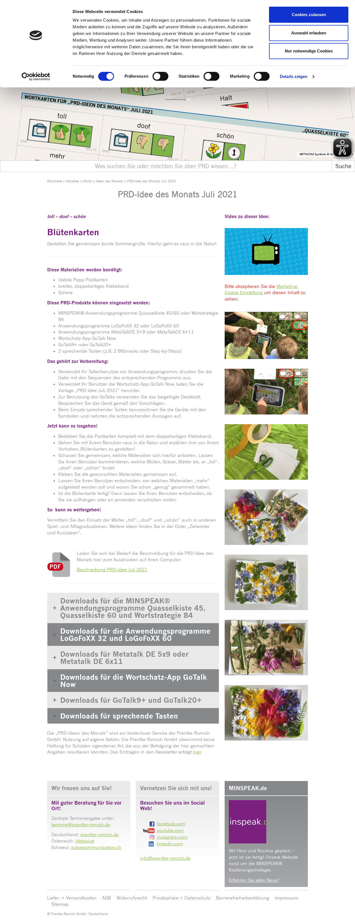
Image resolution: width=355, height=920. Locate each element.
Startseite (54, 181)
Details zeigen (293, 76)
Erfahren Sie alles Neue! (254, 880)
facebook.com (171, 824)
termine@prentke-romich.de (80, 824)
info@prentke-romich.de (165, 858)
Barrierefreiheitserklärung (242, 898)
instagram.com (172, 837)
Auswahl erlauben (308, 33)
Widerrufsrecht (131, 898)
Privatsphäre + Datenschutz (182, 898)
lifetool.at (84, 841)
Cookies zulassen (309, 14)
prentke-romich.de (99, 834)
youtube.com (170, 830)
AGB (106, 898)
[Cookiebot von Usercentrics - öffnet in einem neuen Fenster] (36, 76)
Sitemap (60, 904)
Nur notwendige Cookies (309, 51)
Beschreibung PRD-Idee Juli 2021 (112, 569)
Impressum (286, 898)
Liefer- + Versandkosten (72, 898)
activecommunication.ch (96, 847)
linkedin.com (170, 843)
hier (197, 752)
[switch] (160, 76)
